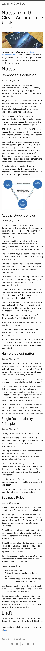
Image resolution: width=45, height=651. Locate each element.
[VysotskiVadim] (12, 644)
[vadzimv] (33, 644)
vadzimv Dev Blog (13, 3)
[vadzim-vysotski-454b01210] (17, 644)
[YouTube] (28, 644)
